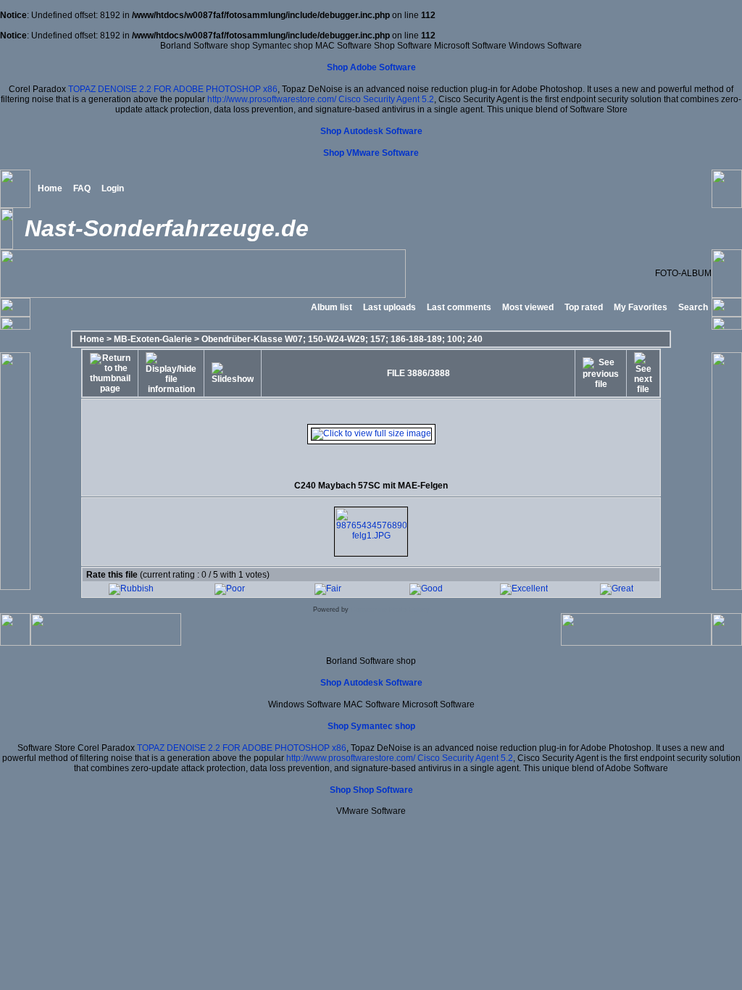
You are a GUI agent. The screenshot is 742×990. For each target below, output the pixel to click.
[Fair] (327, 588)
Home (50, 188)
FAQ (82, 188)
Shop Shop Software (371, 790)
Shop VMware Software (371, 153)
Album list (331, 307)
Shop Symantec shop (371, 726)
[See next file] (643, 373)
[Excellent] (524, 588)
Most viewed (528, 307)
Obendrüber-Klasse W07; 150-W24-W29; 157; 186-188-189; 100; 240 (342, 339)
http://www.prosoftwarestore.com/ (271, 99)
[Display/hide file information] (171, 373)
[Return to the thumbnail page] (110, 373)
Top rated (583, 307)
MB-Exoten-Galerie (153, 339)
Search (693, 307)
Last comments (459, 307)
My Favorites (640, 307)
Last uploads (389, 307)
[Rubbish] (131, 588)
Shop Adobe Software (371, 67)
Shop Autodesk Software (371, 131)
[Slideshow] (232, 373)
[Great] (616, 588)
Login (112, 188)
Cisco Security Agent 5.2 (386, 99)
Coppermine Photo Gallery (390, 609)
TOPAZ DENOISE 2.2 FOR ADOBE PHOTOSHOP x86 (173, 89)
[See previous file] (600, 373)
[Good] (426, 588)
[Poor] (229, 588)
